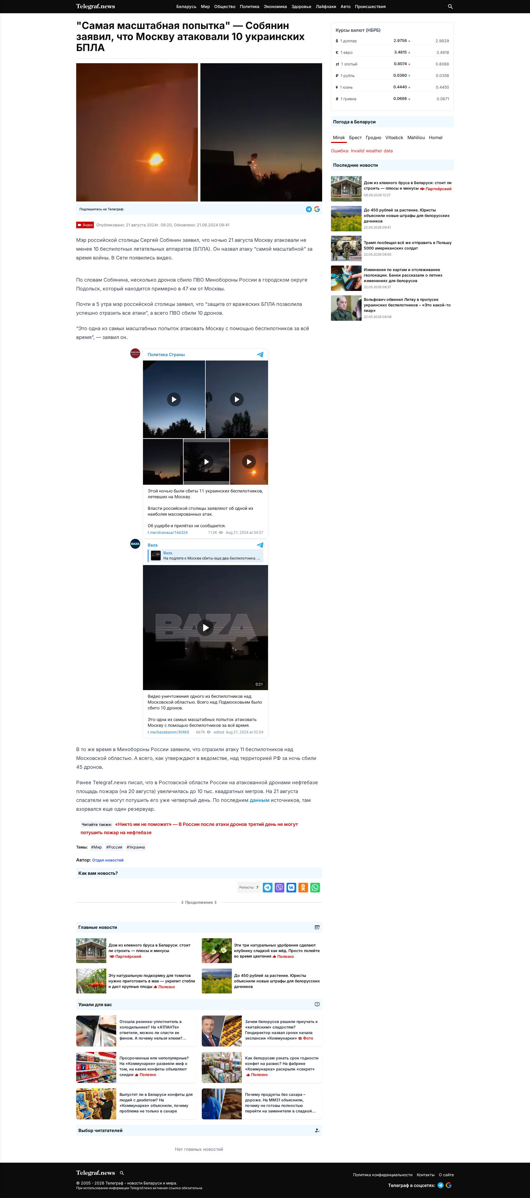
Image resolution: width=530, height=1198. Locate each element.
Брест (355, 137)
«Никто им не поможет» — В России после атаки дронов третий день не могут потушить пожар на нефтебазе (189, 828)
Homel (435, 137)
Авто (346, 6)
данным (260, 800)
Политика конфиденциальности (382, 1174)
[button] (310, 209)
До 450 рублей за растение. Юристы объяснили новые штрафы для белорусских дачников (277, 981)
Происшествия (370, 6)
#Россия (114, 847)
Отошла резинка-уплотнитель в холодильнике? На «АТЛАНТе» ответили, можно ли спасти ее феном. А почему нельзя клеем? (151, 1032)
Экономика (275, 6)
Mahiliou (416, 137)
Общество (224, 6)
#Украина (136, 847)
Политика (249, 6)
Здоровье (301, 6)
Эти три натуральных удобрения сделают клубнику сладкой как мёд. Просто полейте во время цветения (277, 950)
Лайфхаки (326, 6)
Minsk (339, 137)
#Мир (96, 847)
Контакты (425, 1174)
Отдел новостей (108, 860)
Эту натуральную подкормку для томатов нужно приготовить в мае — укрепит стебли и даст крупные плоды (151, 981)
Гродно (373, 137)
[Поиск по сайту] (450, 6)
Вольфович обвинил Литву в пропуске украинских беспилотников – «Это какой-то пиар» (407, 305)
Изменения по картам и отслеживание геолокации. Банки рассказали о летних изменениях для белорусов (403, 275)
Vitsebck (394, 137)
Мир (205, 6)
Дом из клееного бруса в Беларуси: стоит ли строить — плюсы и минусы (149, 950)
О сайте (446, 1174)
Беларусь (186, 6)
